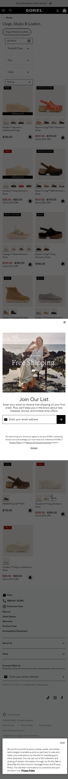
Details (34, 448)
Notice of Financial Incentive (38, 443)
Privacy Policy (15, 443)
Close (62, 742)
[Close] (64, 322)
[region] (35, 756)
